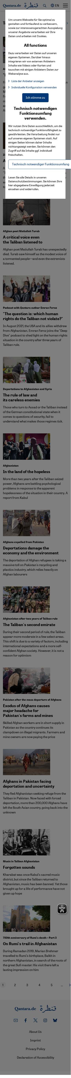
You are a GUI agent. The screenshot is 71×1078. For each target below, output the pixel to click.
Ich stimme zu (35, 97)
